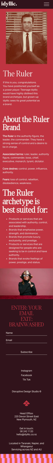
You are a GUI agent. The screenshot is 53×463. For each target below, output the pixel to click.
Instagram (26, 370)
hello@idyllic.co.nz (26, 434)
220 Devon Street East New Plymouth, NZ (26, 418)
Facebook (26, 375)
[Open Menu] (46, 4)
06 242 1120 (26, 431)
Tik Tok (26, 379)
